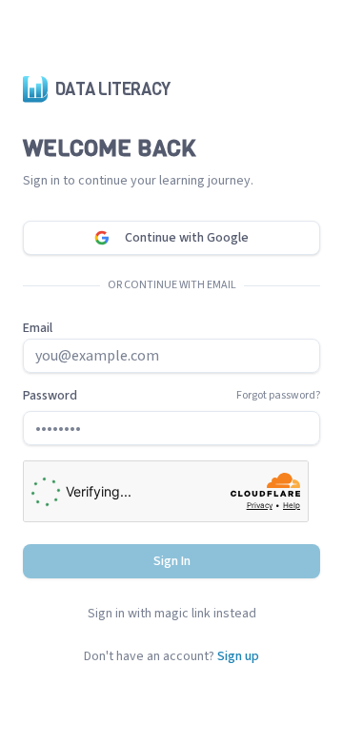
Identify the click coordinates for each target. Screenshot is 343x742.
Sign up (238, 656)
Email (37, 328)
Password (50, 395)
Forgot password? (278, 395)
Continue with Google (187, 237)
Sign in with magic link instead (172, 613)
